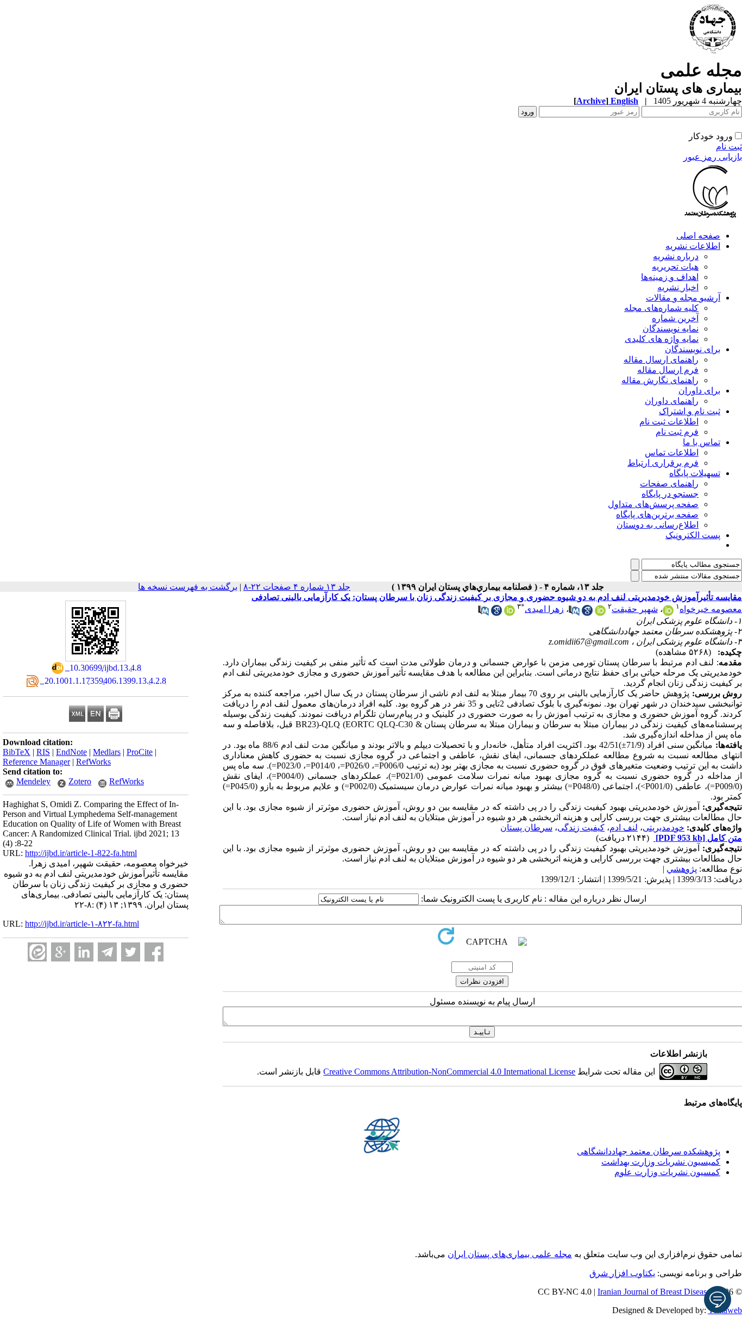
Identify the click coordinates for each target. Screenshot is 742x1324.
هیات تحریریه (675, 266)
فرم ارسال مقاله (668, 369)
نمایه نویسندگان (671, 328)
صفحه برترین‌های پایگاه (657, 514)
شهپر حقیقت (635, 609)
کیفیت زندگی (581, 827)
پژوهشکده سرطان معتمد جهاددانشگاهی (648, 1151)
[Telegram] (107, 951)
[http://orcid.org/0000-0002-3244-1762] (509, 612)
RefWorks (93, 761)
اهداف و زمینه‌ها (670, 277)
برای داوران (699, 390)
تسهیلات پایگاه (694, 473)
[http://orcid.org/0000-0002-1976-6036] (668, 612)
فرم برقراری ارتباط (663, 462)
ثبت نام (729, 146)
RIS (43, 752)
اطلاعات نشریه (692, 246)
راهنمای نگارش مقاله (660, 380)
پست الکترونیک (692, 535)
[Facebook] (154, 951)
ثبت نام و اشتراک (689, 411)
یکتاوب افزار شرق (622, 1273)
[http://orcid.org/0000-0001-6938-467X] (600, 612)
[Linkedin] (83, 951)
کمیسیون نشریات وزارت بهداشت (660, 1161)
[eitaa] (37, 951)
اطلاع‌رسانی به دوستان (658, 524)
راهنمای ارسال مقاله (661, 359)
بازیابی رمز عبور (712, 156)
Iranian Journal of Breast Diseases (656, 1291)
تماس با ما (701, 442)
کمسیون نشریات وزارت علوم (667, 1172)
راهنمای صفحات (669, 483)
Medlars (107, 752)
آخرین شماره (675, 318)
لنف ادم (623, 827)
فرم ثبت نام (677, 431)
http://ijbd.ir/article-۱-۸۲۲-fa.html (82, 923)
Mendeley (33, 781)
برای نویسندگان (692, 349)
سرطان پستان (526, 827)
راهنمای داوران (672, 400)
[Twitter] (130, 951)
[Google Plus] (60, 951)
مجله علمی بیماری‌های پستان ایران (510, 1254)
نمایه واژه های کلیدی (662, 339)
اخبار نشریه (678, 287)
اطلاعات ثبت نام (669, 421)
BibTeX (16, 752)
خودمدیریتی (663, 827)
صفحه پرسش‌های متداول (653, 504)
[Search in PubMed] (574, 612)
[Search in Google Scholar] (587, 612)
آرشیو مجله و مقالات (683, 297)
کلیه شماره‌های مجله (661, 308)
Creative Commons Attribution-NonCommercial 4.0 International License (449, 1071)
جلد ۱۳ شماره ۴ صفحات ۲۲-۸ (296, 586)
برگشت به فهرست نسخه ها (187, 586)
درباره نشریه (676, 256)
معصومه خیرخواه (711, 609)
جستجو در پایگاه (670, 493)
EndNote (71, 752)
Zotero (79, 781)
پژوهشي (681, 868)
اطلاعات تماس (672, 452)
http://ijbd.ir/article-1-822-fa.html (81, 853)
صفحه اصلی (698, 235)
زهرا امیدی (544, 609)
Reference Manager (36, 761)
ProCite (140, 752)
